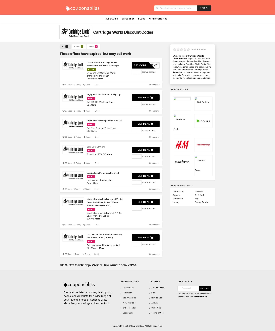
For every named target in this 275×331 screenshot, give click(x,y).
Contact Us (156, 308)
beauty (176, 202)
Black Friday (128, 288)
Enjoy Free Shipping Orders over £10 (104, 121)
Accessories (178, 191)
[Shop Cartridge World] (75, 32)
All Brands (112, 19)
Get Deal (144, 97)
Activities (199, 191)
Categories (128, 19)
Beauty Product (202, 202)
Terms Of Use (157, 313)
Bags (197, 198)
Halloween (127, 293)
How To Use (156, 298)
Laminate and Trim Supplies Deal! (103, 173)
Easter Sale (128, 313)
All (64, 46)
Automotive (178, 198)
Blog (153, 293)
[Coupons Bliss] (82, 7)
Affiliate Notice (158, 19)
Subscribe (205, 288)
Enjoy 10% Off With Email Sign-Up (103, 94)
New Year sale (129, 303)
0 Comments (154, 85)
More (100, 78)
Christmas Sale (129, 298)
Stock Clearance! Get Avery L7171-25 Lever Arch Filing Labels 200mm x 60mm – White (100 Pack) (105, 202)
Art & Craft (199, 195)
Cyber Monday (129, 308)
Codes (78, 46)
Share (87, 85)
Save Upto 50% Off (96, 147)
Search (204, 8)
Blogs (141, 19)
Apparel (176, 195)
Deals (93, 46)
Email (97, 85)
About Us (155, 303)
